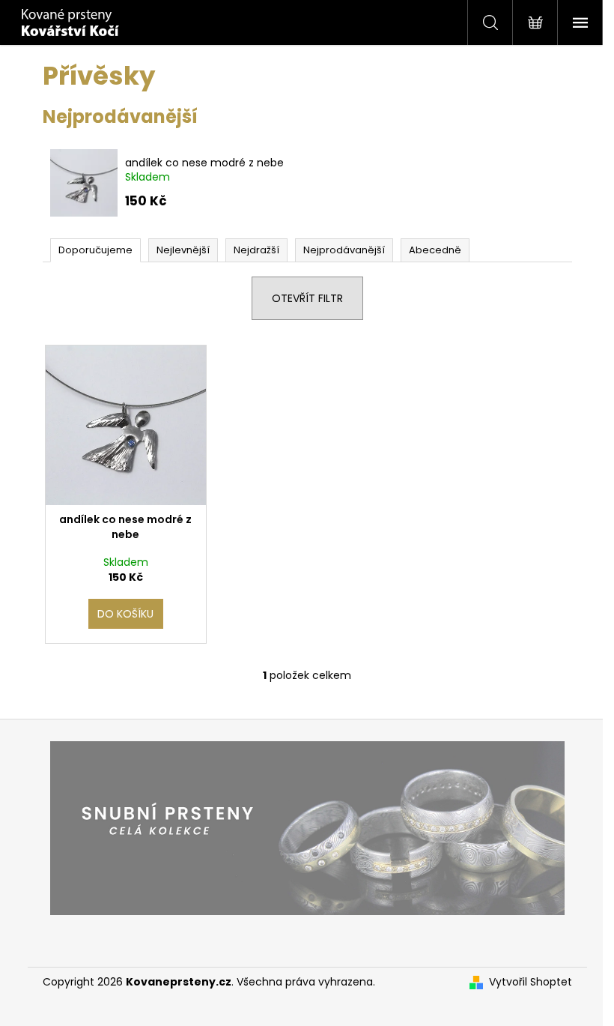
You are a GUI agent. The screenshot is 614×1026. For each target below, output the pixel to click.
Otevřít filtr (307, 298)
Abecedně (435, 250)
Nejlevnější (183, 250)
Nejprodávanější (344, 250)
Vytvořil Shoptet (530, 982)
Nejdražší (256, 250)
